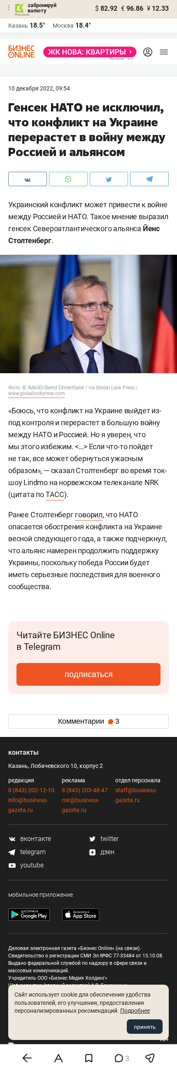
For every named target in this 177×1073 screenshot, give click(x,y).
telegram (32, 852)
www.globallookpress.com (36, 393)
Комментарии (88, 721)
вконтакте (35, 839)
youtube (31, 865)
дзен (106, 852)
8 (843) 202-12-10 (31, 790)
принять (145, 1026)
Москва (63, 25)
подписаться (89, 674)
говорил (88, 514)
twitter (109, 839)
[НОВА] (87, 52)
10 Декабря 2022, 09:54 (39, 88)
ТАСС (55, 494)
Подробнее (135, 1010)
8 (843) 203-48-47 (85, 790)
